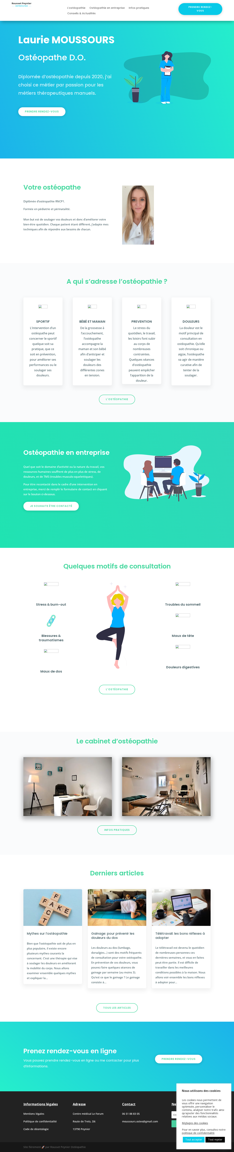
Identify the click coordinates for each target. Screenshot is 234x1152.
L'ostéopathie (117, 399)
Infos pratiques (139, 8)
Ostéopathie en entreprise (107, 8)
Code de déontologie (36, 1129)
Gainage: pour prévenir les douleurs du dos (112, 935)
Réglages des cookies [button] (195, 1123)
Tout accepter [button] (193, 1139)
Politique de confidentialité (40, 1121)
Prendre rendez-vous (200, 8)
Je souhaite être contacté (51, 506)
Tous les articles (117, 1008)
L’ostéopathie (76, 8)
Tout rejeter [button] (215, 1139)
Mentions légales (33, 1113)
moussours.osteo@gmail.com (140, 1121)
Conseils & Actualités (81, 13)
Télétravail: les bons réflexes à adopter (180, 935)
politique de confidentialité (198, 1132)
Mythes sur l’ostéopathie (47, 933)
